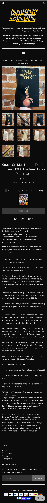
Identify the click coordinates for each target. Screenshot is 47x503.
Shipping (16, 182)
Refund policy (6, 456)
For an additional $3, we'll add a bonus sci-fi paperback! (25, 191)
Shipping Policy (7, 458)
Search (4, 450)
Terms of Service (8, 453)
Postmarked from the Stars (29, 491)
